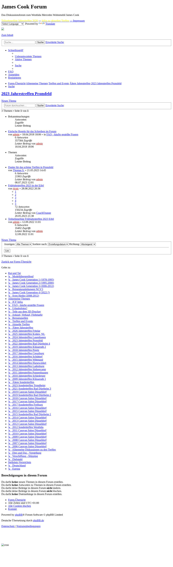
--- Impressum (77, 20)
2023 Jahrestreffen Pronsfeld (26, 93)
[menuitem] (28, 56)
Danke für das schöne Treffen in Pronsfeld (30, 167)
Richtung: (74, 244)
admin (16, 134)
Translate (50, 23)
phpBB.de (38, 520)
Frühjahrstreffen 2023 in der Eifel (26, 185)
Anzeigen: (10, 244)
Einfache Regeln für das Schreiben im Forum (32, 131)
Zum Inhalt (7, 35)
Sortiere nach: (40, 244)
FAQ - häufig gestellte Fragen (62, 134)
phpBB (19, 514)
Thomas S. (18, 170)
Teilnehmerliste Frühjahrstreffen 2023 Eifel (31, 219)
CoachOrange (43, 212)
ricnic (16, 188)
